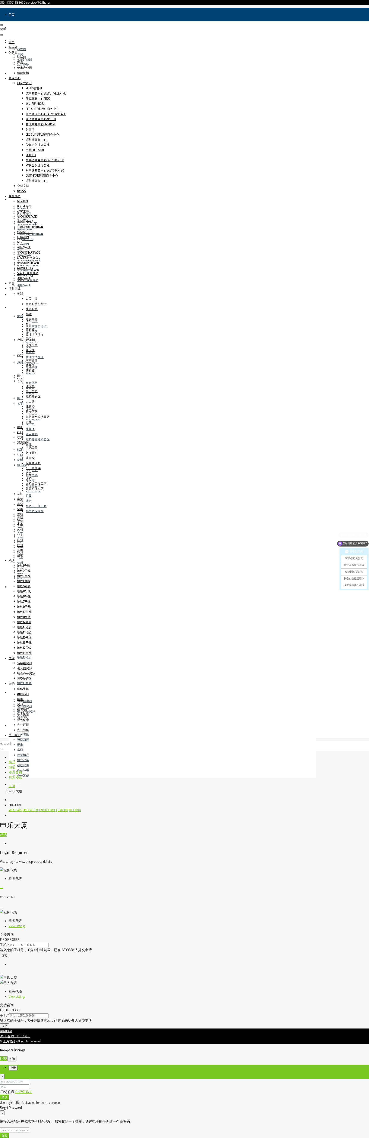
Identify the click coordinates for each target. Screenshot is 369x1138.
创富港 (30, 129)
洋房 (20, 54)
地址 (12, 767)
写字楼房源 (24, 701)
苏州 (20, 529)
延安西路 (32, 434)
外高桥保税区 (35, 511)
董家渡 (30, 329)
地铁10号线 (24, 612)
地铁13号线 (24, 657)
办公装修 (23, 775)
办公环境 (23, 770)
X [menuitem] (56, 810)
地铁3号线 (24, 576)
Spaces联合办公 (27, 257)
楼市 (20, 744)
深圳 (20, 550)
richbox (31, 155)
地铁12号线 (24, 622)
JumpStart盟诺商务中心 (42, 175)
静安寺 (30, 365)
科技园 (21, 49)
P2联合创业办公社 (38, 145)
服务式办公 (24, 83)
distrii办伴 (24, 206)
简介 (12, 762)
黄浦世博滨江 (35, 357)
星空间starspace (28, 252)
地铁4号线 (23, 581)
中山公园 (32, 391)
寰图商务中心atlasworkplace (46, 114)
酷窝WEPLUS (25, 232)
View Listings (17, 926)
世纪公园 (32, 447)
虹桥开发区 (33, 396)
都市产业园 (24, 68)
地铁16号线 (24, 642)
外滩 (29, 314)
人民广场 (32, 298)
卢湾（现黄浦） (27, 340)
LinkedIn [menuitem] (63, 810)
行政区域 (14, 307)
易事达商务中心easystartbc (45, 160)
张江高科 (32, 475)
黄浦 (20, 316)
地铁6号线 (24, 596)
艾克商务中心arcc (38, 98)
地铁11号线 (24, 617)
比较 (3, 1058)
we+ (19, 242)
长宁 (20, 403)
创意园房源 (24, 706)
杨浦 (20, 460)
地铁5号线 (24, 586)
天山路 (30, 401)
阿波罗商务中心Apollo (41, 119)
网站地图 (6, 1031)
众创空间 (23, 186)
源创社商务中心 (36, 139)
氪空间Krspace (27, 216)
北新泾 (30, 429)
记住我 (9, 1092)
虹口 (20, 454)
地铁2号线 (24, 571)
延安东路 (32, 341)
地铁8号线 (24, 591)
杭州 (20, 562)
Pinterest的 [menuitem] (31, 810)
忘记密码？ (23, 1092)
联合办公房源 (26, 673)
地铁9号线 (24, 606)
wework (22, 201)
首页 (12, 14)
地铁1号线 (23, 565)
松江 (20, 519)
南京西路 (32, 383)
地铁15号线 (24, 637)
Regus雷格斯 (34, 88)
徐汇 (20, 449)
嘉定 (20, 504)
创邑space (24, 285)
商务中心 (14, 78)
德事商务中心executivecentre (46, 93)
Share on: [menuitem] (15, 805)
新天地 (30, 350)
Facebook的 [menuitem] (47, 810)
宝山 (20, 509)
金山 (20, 524)
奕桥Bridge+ (25, 268)
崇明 (20, 514)
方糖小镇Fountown (30, 227)
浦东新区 (23, 442)
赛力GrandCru (35, 103)
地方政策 (23, 760)
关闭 (12, 1058)
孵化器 (21, 191)
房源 (12, 692)
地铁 (12, 587)
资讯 (12, 725)
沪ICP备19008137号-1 (15, 1036)
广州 (20, 545)
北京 (20, 535)
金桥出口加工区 (36, 506)
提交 (4, 955)
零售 (12, 294)
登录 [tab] (13, 1067)
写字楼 (13, 27)
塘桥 (29, 501)
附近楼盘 (15, 777)
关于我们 (14, 735)
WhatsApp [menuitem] (15, 810)
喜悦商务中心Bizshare (41, 124)
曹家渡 (30, 370)
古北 (29, 444)
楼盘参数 (15, 772)
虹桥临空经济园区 (38, 439)
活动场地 (23, 64)
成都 (20, 555)
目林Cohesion (35, 150)
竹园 (29, 495)
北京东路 (32, 309)
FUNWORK (23, 244)
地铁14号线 (24, 632)
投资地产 (23, 755)
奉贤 (20, 499)
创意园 (13, 52)
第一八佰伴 (33, 468)
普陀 (20, 494)
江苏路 (30, 386)
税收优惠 (23, 765)
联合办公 (14, 196)
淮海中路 (32, 345)
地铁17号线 (24, 648)
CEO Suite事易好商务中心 (42, 109)
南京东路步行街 (36, 326)
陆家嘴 (30, 458)
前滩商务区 (33, 463)
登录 (4, 1097)
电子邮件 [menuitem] (75, 810)
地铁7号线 (24, 601)
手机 (4, 945)
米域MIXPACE (25, 221)
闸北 (20, 398)
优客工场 (23, 211)
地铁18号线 (24, 683)
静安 (20, 355)
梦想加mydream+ (28, 263)
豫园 (29, 324)
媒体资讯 (23, 734)
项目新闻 (23, 739)
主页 (12, 786)
